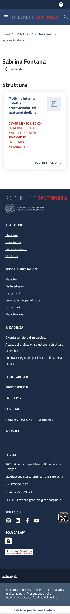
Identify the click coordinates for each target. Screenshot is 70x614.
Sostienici (13, 408)
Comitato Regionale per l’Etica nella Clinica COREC (33, 360)
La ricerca (13, 398)
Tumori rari (12, 307)
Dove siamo (13, 242)
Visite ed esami (15, 286)
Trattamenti (13, 293)
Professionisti (44, 34)
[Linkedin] (18, 520)
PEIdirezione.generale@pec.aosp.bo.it (36, 499)
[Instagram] (8, 520)
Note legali (9, 576)
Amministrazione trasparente (29, 419)
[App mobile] (8, 540)
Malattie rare (14, 314)
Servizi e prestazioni (21, 269)
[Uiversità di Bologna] (35, 208)
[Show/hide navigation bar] (5, 16)
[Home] (37, 17)
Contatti (12, 454)
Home (6, 34)
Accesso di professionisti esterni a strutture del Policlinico (34, 347)
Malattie (11, 279)
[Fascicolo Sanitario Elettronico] (19, 551)
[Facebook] (27, 520)
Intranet (12, 430)
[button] (65, 17)
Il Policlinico (22, 34)
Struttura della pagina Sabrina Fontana (29, 610)
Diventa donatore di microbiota (25, 337)
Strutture (11, 256)
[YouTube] (36, 520)
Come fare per (16, 377)
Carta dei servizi (16, 249)
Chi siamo (11, 235)
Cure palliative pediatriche (22, 300)
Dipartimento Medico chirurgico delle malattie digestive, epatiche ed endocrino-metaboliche (25, 135)
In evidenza (14, 327)
